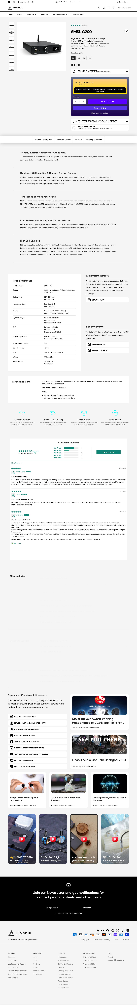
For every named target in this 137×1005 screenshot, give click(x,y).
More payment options (100, 113)
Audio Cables (63, 981)
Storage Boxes (63, 988)
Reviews (78, 140)
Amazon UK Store (89, 964)
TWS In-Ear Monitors (65, 964)
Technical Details (63, 140)
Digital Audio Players (65, 977)
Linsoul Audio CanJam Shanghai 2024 (99, 760)
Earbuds (61, 967)
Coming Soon (78, 14)
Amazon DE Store (89, 967)
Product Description (43, 140)
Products (31, 14)
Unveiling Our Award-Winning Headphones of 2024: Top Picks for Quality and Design (97, 722)
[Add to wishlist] (126, 31)
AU (90, 58)
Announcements (60, 14)
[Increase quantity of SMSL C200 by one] (84, 101)
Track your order (124, 8)
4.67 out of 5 (34, 451)
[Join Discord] (127, 930)
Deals (19, 14)
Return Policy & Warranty (17, 971)
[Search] (99, 8)
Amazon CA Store (89, 960)
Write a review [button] (108, 452)
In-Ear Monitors (63, 960)
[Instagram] (14, 2)
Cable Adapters (64, 984)
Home (10, 14)
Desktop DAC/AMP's (65, 971)
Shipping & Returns (94, 140)
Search (110, 957)
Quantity (76, 97)
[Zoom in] (61, 26)
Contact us (12, 960)
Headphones (62, 957)
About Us (11, 957)
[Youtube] (102, 930)
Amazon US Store (89, 957)
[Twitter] (117, 930)
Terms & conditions (76, 913)
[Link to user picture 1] (16, 547)
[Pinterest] (9, 2)
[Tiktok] (122, 930)
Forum (116, 940)
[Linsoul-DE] (15, 8)
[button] (113, 7)
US (73, 58)
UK (79, 58)
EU (84, 58)
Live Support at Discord (16, 964)
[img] (16, 469)
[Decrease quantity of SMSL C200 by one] (75, 101)
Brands (44, 14)
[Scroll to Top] (133, 994)
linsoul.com (47, 587)
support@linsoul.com (116, 960)
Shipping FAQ (13, 967)
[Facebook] (32, 2)
